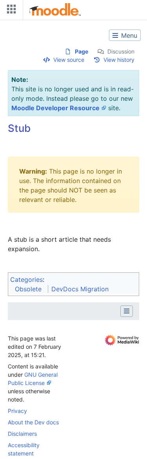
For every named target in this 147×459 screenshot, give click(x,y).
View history (118, 59)
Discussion (120, 51)
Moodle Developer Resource (55, 108)
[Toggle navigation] (10, 11)
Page (81, 51)
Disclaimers (22, 433)
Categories (26, 279)
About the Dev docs (33, 422)
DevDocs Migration (80, 289)
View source (68, 59)
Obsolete (28, 289)
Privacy (17, 410)
